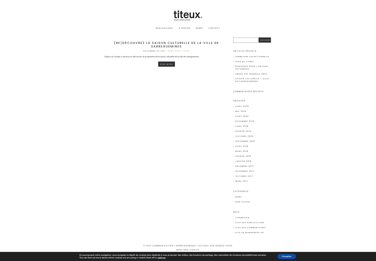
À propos (184, 28)
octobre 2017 (244, 176)
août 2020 (242, 116)
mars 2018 (241, 151)
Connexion (242, 217)
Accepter (287, 256)
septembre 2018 (245, 141)
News (199, 28)
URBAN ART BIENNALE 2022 (251, 74)
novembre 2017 (244, 171)
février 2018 (243, 156)
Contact (214, 28)
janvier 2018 (243, 161)
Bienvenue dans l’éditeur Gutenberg (251, 67)
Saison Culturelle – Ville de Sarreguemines (252, 79)
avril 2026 (242, 106)
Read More (166, 64)
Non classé (182, 51)
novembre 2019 (244, 121)
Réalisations (164, 28)
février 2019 (243, 131)
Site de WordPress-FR (249, 232)
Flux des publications (250, 222)
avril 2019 (242, 126)
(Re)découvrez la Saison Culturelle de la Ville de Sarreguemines (166, 44)
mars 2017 (241, 181)
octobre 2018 (244, 136)
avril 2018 (242, 146)
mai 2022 (241, 111)
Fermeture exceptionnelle (252, 56)
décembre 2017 (244, 166)
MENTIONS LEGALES (188, 250)
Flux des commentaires (250, 227)
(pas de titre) (244, 61)
